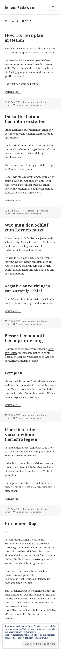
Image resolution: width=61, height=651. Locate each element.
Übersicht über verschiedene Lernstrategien (21, 434)
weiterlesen (13, 91)
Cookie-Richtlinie (40, 637)
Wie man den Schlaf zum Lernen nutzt (26, 227)
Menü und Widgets (53, 10)
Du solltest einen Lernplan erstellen (25, 118)
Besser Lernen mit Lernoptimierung (24, 338)
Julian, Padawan (19, 7)
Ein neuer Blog (21, 523)
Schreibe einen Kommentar (28, 105)
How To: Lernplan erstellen (24, 37)
